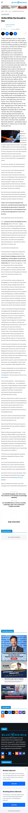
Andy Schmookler (10, 24)
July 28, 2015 (9, 26)
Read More (18, 748)
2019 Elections (5, 14)
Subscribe (14, 783)
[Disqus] (14, 564)
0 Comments (14, 29)
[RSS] (2, 715)
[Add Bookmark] (25, 33)
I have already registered (14, 810)
